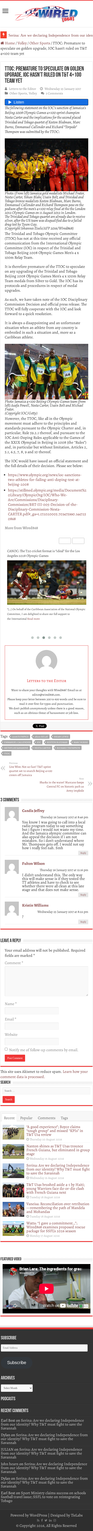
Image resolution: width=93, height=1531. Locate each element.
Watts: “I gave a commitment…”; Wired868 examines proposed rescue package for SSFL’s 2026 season (55, 1227)
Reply (83, 853)
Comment (14, 962)
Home (9, 43)
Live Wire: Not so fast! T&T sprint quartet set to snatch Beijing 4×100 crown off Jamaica (30, 769)
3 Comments (54, 93)
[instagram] (54, 1520)
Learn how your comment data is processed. (44, 1074)
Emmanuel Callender (17, 742)
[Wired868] (46, 13)
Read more (33, 619)
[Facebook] (42, 1520)
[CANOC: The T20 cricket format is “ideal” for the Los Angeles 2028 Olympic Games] (46, 582)
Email (10, 1019)
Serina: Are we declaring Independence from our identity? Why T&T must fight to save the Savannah (58, 1169)
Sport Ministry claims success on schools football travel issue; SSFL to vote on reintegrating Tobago (43, 1496)
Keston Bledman (57, 742)
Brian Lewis (61, 736)
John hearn (9, 1463)
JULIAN (7, 1449)
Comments (46, 1117)
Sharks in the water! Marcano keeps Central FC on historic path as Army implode (62, 785)
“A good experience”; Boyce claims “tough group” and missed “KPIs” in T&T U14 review (54, 1130)
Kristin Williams (35, 905)
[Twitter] (46, 1520)
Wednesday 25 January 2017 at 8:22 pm (62, 911)
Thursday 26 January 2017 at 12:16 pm (64, 870)
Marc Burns (81, 742)
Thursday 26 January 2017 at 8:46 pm (64, 817)
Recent (9, 1117)
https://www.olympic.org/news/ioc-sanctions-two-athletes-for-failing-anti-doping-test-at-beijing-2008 (45, 479)
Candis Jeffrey (33, 810)
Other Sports (39, 43)
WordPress (38, 1515)
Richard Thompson (68, 748)
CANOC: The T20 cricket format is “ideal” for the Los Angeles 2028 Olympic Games (43, 553)
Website (11, 1034)
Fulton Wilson (33, 863)
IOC (39, 742)
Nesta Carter (42, 748)
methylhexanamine (16, 748)
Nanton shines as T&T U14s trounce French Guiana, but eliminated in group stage (58, 1149)
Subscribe (16, 1362)
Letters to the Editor (22, 88)
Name (11, 1003)
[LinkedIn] (50, 1520)
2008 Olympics (20, 736)
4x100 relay (41, 736)
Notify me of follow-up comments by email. (43, 1049)
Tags (64, 1117)
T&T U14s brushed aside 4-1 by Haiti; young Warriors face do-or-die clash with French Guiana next (55, 1188)
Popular (26, 1117)
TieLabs (77, 1515)
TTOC (7, 753)
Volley (22, 43)
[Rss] (38, 1520)
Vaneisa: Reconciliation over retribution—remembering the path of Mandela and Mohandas (57, 1207)
